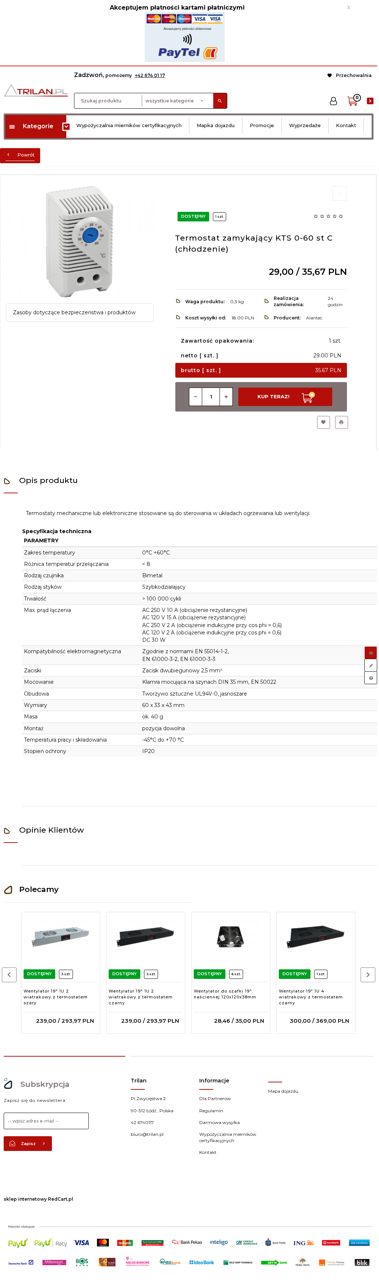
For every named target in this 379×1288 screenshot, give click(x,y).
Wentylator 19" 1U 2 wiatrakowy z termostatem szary (56, 996)
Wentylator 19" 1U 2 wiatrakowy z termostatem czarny (141, 996)
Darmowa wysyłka (219, 1122)
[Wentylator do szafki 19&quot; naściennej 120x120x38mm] (230, 937)
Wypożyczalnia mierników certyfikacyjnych (129, 125)
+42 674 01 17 (150, 75)
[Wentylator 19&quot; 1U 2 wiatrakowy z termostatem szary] (60, 937)
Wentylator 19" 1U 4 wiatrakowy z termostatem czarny (311, 996)
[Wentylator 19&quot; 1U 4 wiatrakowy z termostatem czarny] (315, 937)
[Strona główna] (36, 89)
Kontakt (346, 125)
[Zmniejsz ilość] (195, 397)
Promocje (262, 125)
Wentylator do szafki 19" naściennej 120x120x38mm (225, 994)
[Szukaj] (220, 100)
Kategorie (38, 126)
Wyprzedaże (305, 125)
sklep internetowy (25, 1199)
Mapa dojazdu (283, 1091)
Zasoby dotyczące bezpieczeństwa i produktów (74, 312)
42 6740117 (142, 1122)
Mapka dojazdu (216, 125)
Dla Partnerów (215, 1098)
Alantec (314, 318)
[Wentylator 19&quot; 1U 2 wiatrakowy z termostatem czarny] (145, 937)
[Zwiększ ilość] (226, 397)
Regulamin (211, 1110)
